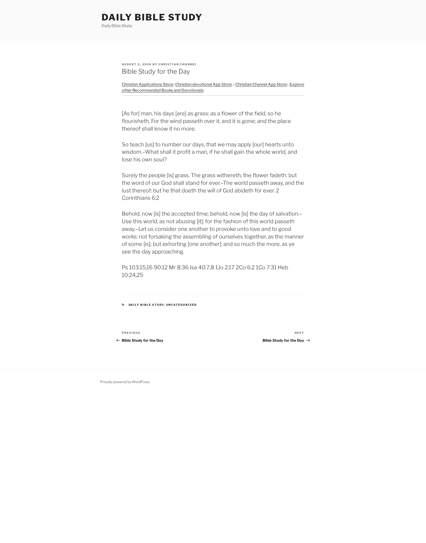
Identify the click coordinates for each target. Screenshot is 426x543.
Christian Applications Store (147, 84)
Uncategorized (181, 304)
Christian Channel (178, 64)
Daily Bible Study (152, 17)
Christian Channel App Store (261, 84)
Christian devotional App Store (203, 84)
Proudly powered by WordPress (125, 382)
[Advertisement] (148, 467)
